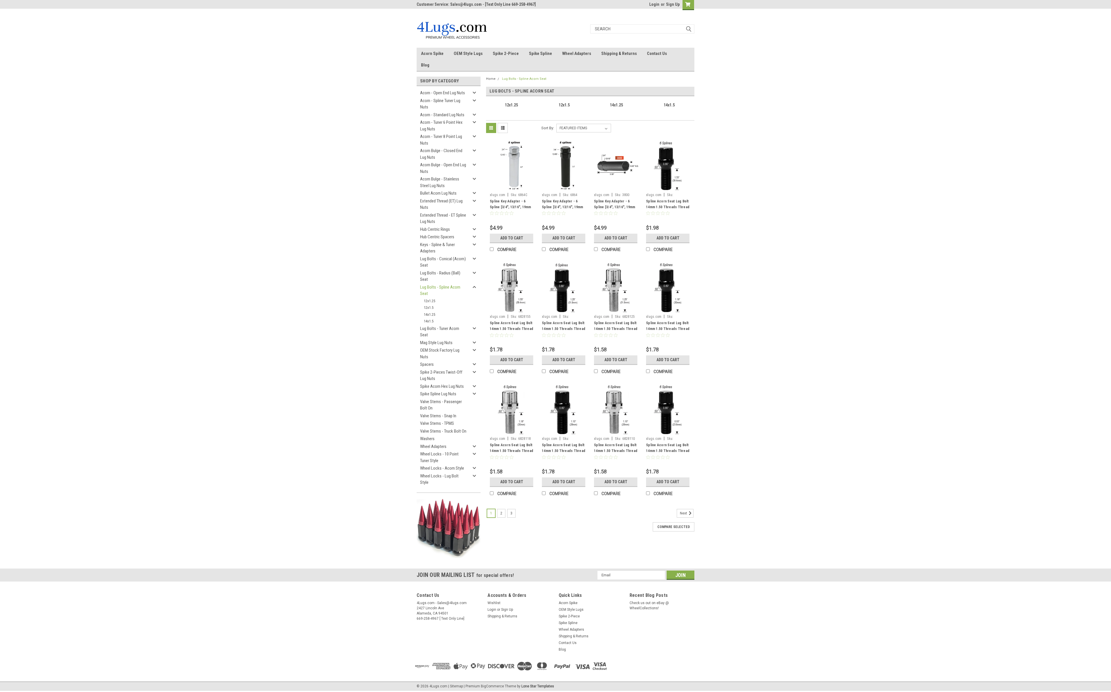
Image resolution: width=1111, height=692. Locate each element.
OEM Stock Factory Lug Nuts (439, 353)
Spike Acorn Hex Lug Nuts (442, 386)
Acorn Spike (432, 53)
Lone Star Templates (537, 686)
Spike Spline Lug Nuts (438, 393)
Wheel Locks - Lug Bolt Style (439, 479)
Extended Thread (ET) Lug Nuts (441, 204)
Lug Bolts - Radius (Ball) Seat (440, 276)
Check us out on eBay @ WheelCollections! (649, 605)
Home (491, 79)
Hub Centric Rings (435, 229)
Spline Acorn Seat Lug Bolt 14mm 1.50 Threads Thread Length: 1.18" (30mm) (511, 451)
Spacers (427, 364)
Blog (425, 65)
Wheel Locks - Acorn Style (442, 468)
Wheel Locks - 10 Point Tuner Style (439, 457)
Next (684, 514)
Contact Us (657, 53)
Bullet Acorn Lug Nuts (438, 193)
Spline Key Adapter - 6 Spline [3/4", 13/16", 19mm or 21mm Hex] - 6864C (510, 207)
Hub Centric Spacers (437, 236)
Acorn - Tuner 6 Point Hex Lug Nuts (441, 126)
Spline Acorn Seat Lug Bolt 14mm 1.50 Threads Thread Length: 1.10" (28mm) (615, 451)
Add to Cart (511, 238)
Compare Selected (673, 527)
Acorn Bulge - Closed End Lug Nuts (441, 154)
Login (654, 4)
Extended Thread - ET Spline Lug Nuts (443, 218)
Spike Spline (540, 53)
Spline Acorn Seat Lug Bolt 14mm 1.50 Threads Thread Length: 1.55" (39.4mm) (511, 329)
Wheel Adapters (576, 53)
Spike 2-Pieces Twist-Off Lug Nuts (441, 375)
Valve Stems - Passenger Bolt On (441, 405)
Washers (427, 438)
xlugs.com (497, 195)
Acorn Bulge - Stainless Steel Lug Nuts (439, 182)
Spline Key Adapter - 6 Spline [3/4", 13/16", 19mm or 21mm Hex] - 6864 (562, 207)
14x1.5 (428, 321)
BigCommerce (492, 686)
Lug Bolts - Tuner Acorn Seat (439, 332)
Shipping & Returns (619, 53)
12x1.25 (429, 301)
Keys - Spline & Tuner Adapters (437, 248)
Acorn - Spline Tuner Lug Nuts (440, 104)
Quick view (511, 186)
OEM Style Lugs (468, 53)
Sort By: (547, 128)
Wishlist (494, 603)
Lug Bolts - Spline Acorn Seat (440, 290)
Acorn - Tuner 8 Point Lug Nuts (441, 140)
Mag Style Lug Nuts (436, 342)
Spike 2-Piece (506, 53)
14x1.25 (429, 314)
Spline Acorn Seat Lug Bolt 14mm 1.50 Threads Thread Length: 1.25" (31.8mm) (615, 329)
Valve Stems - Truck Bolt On (443, 431)
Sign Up (673, 4)
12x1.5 (428, 307)
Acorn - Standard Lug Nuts (442, 114)
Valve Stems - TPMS (437, 423)
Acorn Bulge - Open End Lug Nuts (443, 168)
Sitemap (456, 686)
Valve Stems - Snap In (438, 415)
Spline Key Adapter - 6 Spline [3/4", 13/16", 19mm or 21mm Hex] (614, 207)
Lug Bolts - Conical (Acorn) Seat (443, 262)
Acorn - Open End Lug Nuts (442, 92)
